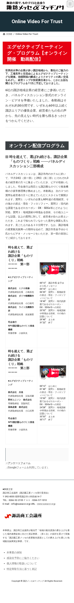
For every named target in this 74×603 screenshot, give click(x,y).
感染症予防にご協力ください (23, 557)
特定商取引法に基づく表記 (22, 568)
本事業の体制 (14, 552)
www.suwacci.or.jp (46, 504)
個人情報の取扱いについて (22, 563)
